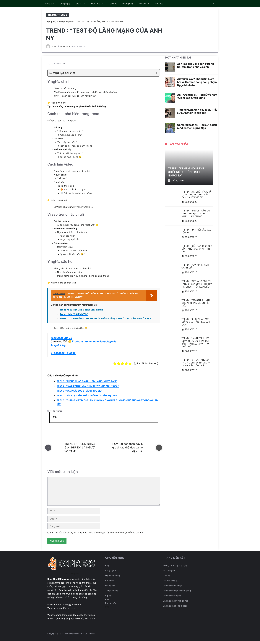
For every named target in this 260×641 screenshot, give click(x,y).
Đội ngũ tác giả (170, 580)
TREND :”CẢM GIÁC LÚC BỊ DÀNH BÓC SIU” (79, 390)
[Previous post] (48, 448)
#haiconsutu (80, 341)
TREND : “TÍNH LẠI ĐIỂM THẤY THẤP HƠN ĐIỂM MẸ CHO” (87, 395)
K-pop (108, 595)
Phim (107, 599)
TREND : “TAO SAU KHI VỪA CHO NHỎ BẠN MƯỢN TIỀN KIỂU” (195, 303)
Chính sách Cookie (172, 595)
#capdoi (56, 345)
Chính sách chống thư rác (175, 606)
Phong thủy (127, 3)
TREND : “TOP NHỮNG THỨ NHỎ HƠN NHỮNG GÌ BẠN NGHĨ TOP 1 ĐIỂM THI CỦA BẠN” (106, 318)
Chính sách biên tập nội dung (177, 590)
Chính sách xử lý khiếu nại (175, 601)
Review (142, 3)
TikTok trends (57, 15)
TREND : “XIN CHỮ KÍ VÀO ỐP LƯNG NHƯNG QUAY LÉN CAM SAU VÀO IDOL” (196, 194)
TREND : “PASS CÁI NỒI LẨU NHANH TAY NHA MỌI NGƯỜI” (88, 386)
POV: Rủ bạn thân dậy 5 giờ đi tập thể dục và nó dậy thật (127, 447)
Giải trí (79, 3)
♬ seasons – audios (63, 352)
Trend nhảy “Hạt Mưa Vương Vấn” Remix (81, 309)
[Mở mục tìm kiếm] (214, 3)
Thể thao (159, 3)
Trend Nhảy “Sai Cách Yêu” (74, 314)
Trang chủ (49, 3)
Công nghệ (65, 3)
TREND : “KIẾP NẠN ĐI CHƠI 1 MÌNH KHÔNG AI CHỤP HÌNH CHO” (196, 249)
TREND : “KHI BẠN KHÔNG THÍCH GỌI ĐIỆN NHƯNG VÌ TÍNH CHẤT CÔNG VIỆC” (195, 363)
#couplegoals (107, 341)
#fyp (64, 345)
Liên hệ (166, 575)
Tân (55, 46)
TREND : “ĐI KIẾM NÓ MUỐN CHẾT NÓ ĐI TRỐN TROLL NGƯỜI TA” (186, 172)
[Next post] (159, 448)
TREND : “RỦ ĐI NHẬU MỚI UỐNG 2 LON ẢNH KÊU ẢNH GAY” (196, 322)
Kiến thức (95, 3)
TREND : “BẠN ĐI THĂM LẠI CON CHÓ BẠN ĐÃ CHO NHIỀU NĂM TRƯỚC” (195, 213)
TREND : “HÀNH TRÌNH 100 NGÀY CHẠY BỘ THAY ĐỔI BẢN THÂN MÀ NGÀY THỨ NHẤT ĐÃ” (195, 342)
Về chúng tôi (169, 570)
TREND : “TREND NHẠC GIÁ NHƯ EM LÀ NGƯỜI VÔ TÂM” (87, 381)
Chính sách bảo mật (172, 585)
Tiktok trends (111, 590)
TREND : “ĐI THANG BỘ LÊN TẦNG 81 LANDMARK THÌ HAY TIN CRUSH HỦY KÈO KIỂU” (197, 284)
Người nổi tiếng (112, 575)
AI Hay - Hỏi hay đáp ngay (175, 565)
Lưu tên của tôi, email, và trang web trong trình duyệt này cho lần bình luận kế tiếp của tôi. (96, 532)
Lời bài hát (110, 585)
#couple (93, 341)
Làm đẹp (113, 3)
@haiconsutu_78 (61, 337)
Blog (107, 565)
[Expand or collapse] (156, 73)
